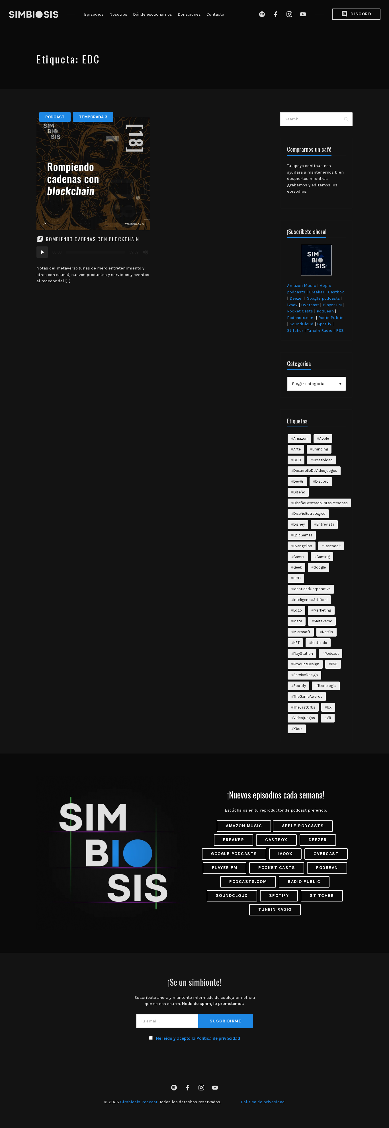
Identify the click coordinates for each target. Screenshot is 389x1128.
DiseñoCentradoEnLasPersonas (320, 503)
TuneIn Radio (319, 330)
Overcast (310, 304)
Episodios (94, 14)
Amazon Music (301, 285)
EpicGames (302, 535)
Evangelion (302, 546)
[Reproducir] (42, 252)
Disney (299, 524)
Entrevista (325, 524)
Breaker (316, 292)
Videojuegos (304, 718)
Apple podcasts (303, 825)
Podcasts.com (301, 317)
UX (329, 707)
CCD (297, 460)
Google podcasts (323, 298)
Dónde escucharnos (152, 14)
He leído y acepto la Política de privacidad (198, 1038)
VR (329, 718)
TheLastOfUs (304, 707)
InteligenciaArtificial (310, 600)
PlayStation (303, 653)
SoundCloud (302, 323)
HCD (297, 578)
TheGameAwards (307, 696)
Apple (324, 438)
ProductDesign (306, 664)
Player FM (332, 304)
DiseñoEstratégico (309, 513)
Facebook (332, 546)
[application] (93, 252)
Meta (297, 621)
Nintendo (319, 643)
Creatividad (323, 460)
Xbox (297, 728)
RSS (340, 330)
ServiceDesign (305, 675)
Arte (297, 449)
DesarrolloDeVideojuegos (315, 470)
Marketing (322, 610)
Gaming (323, 557)
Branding (320, 449)
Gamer (299, 557)
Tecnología (327, 686)
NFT (296, 643)
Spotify (324, 323)
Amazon (300, 438)
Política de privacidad (263, 1101)
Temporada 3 (93, 117)
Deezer (296, 298)
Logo (297, 610)
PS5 (334, 664)
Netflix (327, 632)
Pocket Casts (300, 311)
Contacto (215, 14)
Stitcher (295, 330)
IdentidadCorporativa (312, 589)
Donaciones (189, 14)
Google (320, 567)
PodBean (325, 311)
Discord (360, 14)
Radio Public (330, 317)
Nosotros (118, 14)
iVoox (292, 304)
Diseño (299, 492)
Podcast (55, 117)
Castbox (336, 292)
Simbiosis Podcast (138, 1101)
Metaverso (323, 621)
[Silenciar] (145, 252)
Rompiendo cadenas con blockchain (92, 239)
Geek (297, 567)
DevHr (298, 481)
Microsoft (301, 632)
